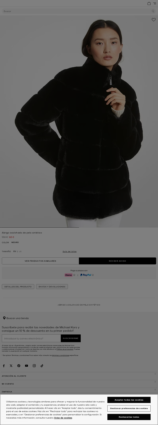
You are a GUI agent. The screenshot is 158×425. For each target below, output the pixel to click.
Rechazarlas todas (129, 417)
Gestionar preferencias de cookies (129, 408)
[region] (79, 409)
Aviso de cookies (63, 417)
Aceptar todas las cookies (129, 400)
